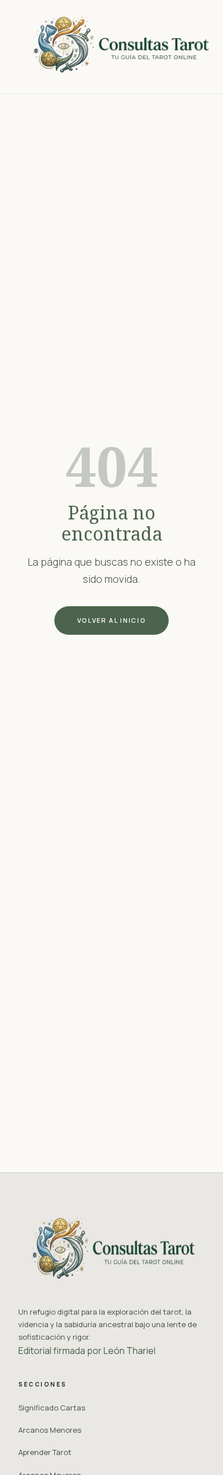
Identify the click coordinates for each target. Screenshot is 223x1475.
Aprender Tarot (44, 1452)
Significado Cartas (51, 1408)
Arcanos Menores (49, 1430)
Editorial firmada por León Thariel (87, 1350)
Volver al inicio (111, 620)
